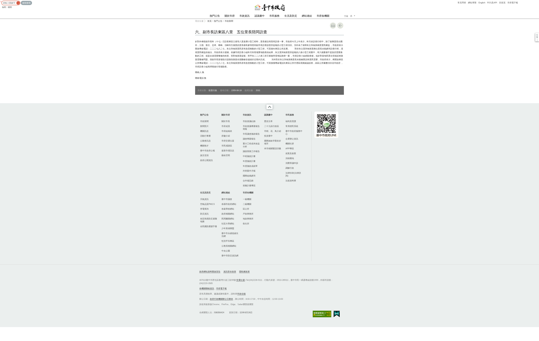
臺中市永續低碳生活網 (229, 234)
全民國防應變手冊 (208, 226)
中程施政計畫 (249, 156)
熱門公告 (215, 15)
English (482, 2)
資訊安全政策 (229, 271)
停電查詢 (204, 209)
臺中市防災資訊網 (229, 255)
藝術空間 (225, 155)
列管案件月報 (249, 171)
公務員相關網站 (228, 246)
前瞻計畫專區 (249, 185)
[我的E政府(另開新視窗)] (337, 314)
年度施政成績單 (250, 166)
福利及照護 (291, 121)
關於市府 (230, 15)
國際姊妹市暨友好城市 (272, 142)
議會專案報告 (249, 139)
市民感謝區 (226, 145)
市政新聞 (229, 21)
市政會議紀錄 (249, 121)
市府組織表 (226, 131)
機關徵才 (204, 145)
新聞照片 (204, 126)
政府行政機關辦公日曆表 (221, 299)
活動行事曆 (205, 136)
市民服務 (274, 15)
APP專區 (290, 148)
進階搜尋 (26, 3)
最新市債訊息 (227, 150)
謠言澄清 (204, 155)
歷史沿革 (268, 121)
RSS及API (492, 2)
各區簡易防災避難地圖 (208, 220)
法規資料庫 (291, 180)
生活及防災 (290, 15)
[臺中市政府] (269, 7)
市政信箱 (241, 294)
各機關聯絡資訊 (206, 288)
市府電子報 (512, 2)
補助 (10, 7)
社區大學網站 (227, 223)
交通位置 (240, 280)
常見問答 (462, 2)
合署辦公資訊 (292, 139)
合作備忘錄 (248, 180)
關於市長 (225, 121)
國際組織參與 (249, 176)
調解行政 (290, 168)
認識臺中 (259, 15)
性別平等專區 (227, 241)
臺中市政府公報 (207, 150)
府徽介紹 (225, 136)
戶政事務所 (248, 214)
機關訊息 (204, 131)
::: (1, 1)
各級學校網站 (227, 209)
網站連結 (307, 15)
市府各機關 (323, 15)
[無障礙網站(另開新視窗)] (322, 314)
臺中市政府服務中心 (294, 132)
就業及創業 (291, 153)
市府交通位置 (227, 141)
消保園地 (290, 158)
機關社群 (290, 143)
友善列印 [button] (333, 25)
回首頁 (502, 2)
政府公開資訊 (206, 160)
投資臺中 (268, 136)
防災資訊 (204, 214)
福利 (4, 7)
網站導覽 (472, 2)
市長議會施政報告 (251, 134)
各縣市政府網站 (228, 204)
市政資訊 (244, 15)
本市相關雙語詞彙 (272, 148)
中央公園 (225, 251)
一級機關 (247, 199)
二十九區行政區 (271, 126)
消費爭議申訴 (292, 163)
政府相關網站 (227, 214)
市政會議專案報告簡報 (251, 127)
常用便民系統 (292, 126)
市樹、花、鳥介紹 (272, 131)
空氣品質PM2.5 (207, 204)
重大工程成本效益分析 (251, 145)
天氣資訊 (204, 199)
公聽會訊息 (205, 141)
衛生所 (246, 223)
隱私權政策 (244, 271)
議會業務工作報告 (251, 151)
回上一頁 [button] (340, 25)
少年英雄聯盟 (227, 228)
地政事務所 (248, 218)
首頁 (209, 21)
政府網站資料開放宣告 (209, 271)
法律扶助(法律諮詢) (293, 174)
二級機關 (247, 204)
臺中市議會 (226, 199)
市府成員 (225, 126)
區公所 (246, 209)
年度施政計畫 (249, 161)
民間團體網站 (227, 218)
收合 (269, 107)
